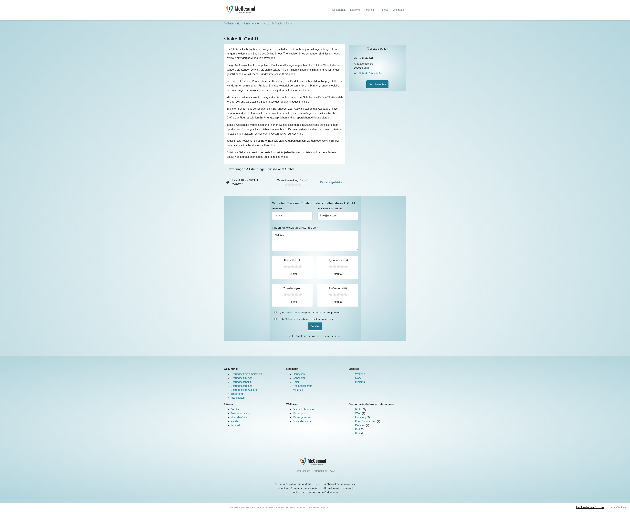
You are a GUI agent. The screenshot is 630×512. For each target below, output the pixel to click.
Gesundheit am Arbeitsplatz (246, 374)
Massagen (299, 413)
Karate (234, 421)
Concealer (299, 378)
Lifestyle (355, 9)
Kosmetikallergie (302, 385)
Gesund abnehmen (304, 409)
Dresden (360, 425)
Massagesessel (302, 417)
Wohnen (360, 374)
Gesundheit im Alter (242, 378)
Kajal (296, 382)
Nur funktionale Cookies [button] (590, 507)
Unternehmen (252, 23)
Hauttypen (299, 374)
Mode (358, 378)
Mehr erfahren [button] (336, 507)
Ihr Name (277, 208)
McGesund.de (232, 23)
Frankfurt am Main (366, 421)
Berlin (359, 409)
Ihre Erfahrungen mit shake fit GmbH (295, 228)
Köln (358, 433)
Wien (358, 413)
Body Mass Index (303, 421)
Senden (315, 326)
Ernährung (237, 393)
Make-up (298, 389)
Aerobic (235, 409)
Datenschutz (320, 470)
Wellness (398, 9)
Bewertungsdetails (331, 182)
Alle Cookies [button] (618, 507)
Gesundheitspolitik (241, 382)
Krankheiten (238, 397)
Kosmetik (369, 9)
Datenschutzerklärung (295, 312)
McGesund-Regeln (294, 319)
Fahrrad (235, 425)
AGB (333, 470)
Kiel (357, 429)
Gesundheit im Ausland (244, 389)
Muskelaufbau (239, 417)
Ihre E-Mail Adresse (329, 208)
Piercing (360, 382)
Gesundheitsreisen (241, 385)
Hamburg (361, 417)
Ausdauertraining (241, 413)
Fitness (384, 9)
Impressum (303, 470)
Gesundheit (339, 9)
